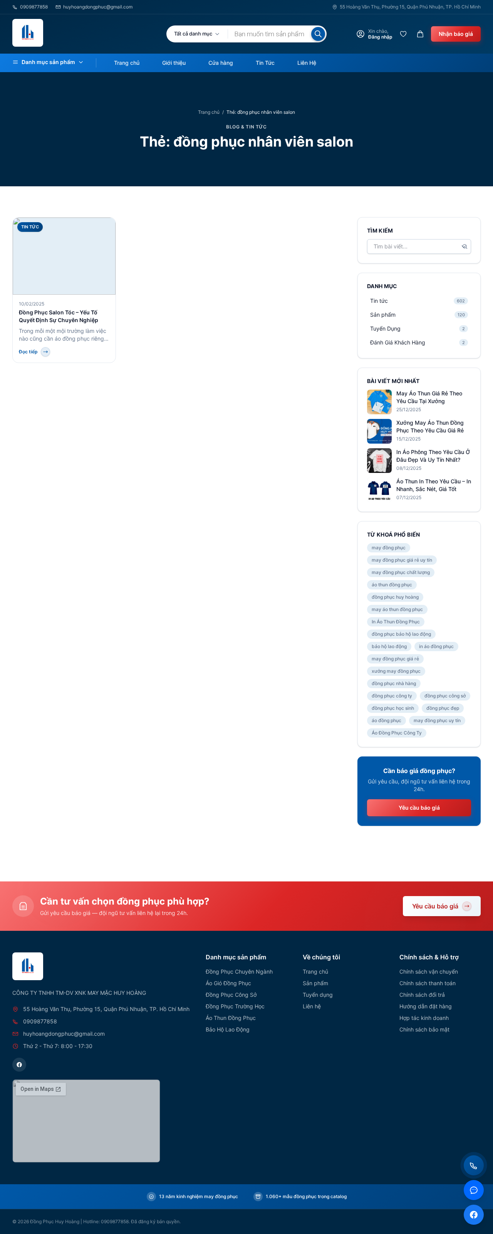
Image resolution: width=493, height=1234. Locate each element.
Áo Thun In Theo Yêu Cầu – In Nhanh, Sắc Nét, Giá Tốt (433, 485)
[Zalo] (474, 1190)
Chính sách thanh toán (427, 983)
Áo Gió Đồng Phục (228, 983)
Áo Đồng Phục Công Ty (397, 733)
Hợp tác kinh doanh (424, 1018)
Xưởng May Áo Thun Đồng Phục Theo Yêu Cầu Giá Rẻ (430, 426)
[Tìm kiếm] (318, 34)
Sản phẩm (315, 983)
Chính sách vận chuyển (428, 971)
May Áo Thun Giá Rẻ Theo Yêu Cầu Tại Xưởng (429, 397)
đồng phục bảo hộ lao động (401, 634)
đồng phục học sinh (393, 708)
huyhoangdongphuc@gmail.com (97, 7)
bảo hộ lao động (389, 646)
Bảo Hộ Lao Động (228, 1029)
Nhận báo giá (456, 33)
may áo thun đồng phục (397, 609)
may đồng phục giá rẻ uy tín (402, 560)
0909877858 (34, 7)
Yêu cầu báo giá (419, 807)
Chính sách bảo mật (424, 1029)
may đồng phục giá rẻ (395, 659)
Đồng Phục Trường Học (235, 1006)
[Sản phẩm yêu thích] (403, 34)
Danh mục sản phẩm (48, 62)
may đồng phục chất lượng (401, 572)
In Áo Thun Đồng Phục (396, 622)
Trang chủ (126, 62)
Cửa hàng (220, 62)
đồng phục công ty (392, 696)
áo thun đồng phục (392, 584)
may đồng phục (389, 547)
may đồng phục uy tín (437, 720)
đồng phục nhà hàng (394, 683)
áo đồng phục (386, 720)
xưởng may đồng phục (396, 671)
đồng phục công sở (445, 696)
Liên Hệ (306, 62)
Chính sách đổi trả (422, 994)
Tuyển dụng (318, 994)
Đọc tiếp (28, 352)
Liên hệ (312, 1006)
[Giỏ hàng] (420, 34)
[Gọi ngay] (474, 1165)
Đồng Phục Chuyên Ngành (239, 971)
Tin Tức (265, 62)
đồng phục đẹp (442, 708)
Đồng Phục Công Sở (231, 994)
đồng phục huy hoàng (395, 597)
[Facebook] (19, 1065)
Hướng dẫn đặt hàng (425, 1006)
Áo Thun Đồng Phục (231, 1018)
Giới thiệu (174, 62)
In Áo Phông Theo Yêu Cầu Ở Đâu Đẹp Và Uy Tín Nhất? (433, 456)
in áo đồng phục (436, 646)
